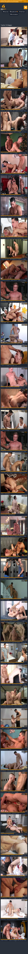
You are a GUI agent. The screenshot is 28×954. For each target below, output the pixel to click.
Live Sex (6, 11)
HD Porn (22, 11)
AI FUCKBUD (14, 14)
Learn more (21, 1)
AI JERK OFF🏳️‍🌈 (14, 11)
